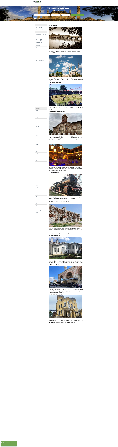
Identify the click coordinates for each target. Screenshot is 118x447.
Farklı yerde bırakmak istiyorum (40, 18)
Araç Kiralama (35, 4)
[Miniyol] (39, 2)
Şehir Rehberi (40, 4)
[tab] (41, 108)
